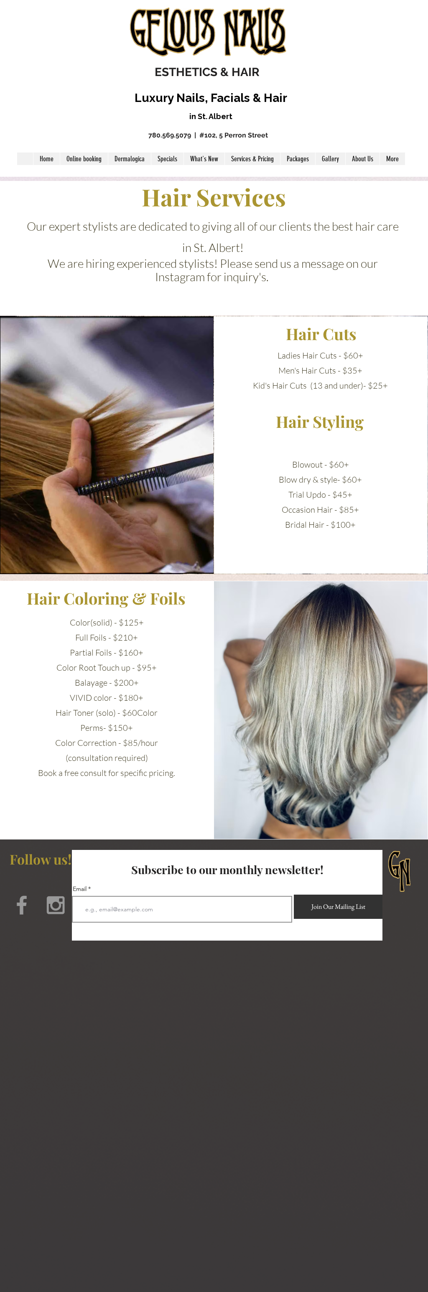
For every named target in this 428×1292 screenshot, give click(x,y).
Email (80, 889)
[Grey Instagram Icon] (55, 905)
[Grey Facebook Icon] (21, 905)
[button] (252, 159)
